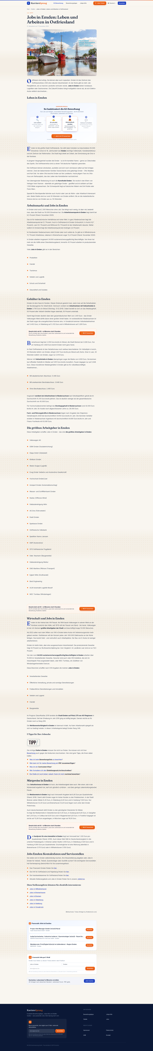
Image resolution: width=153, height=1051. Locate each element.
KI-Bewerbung (58, 3)
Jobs (107, 1019)
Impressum (86, 1030)
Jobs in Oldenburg (36, 900)
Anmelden (122, 3)
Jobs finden (101, 3)
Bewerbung (31, 753)
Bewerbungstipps (71, 3)
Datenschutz (109, 1030)
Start (28, 9)
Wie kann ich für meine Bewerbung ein (52, 763)
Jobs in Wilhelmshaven (38, 889)
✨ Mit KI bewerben (87, 333)
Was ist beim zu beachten (46, 759)
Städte (33, 9)
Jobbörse (81, 879)
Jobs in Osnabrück (36, 907)
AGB (84, 1035)
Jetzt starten (89, 981)
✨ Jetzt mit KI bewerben (61, 136)
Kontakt (108, 1035)
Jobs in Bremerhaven (37, 893)
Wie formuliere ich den (50, 770)
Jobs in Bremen (35, 896)
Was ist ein (40, 767)
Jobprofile (83, 3)
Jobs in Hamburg (36, 903)
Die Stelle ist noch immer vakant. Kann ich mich (55, 774)
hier (55, 868)
